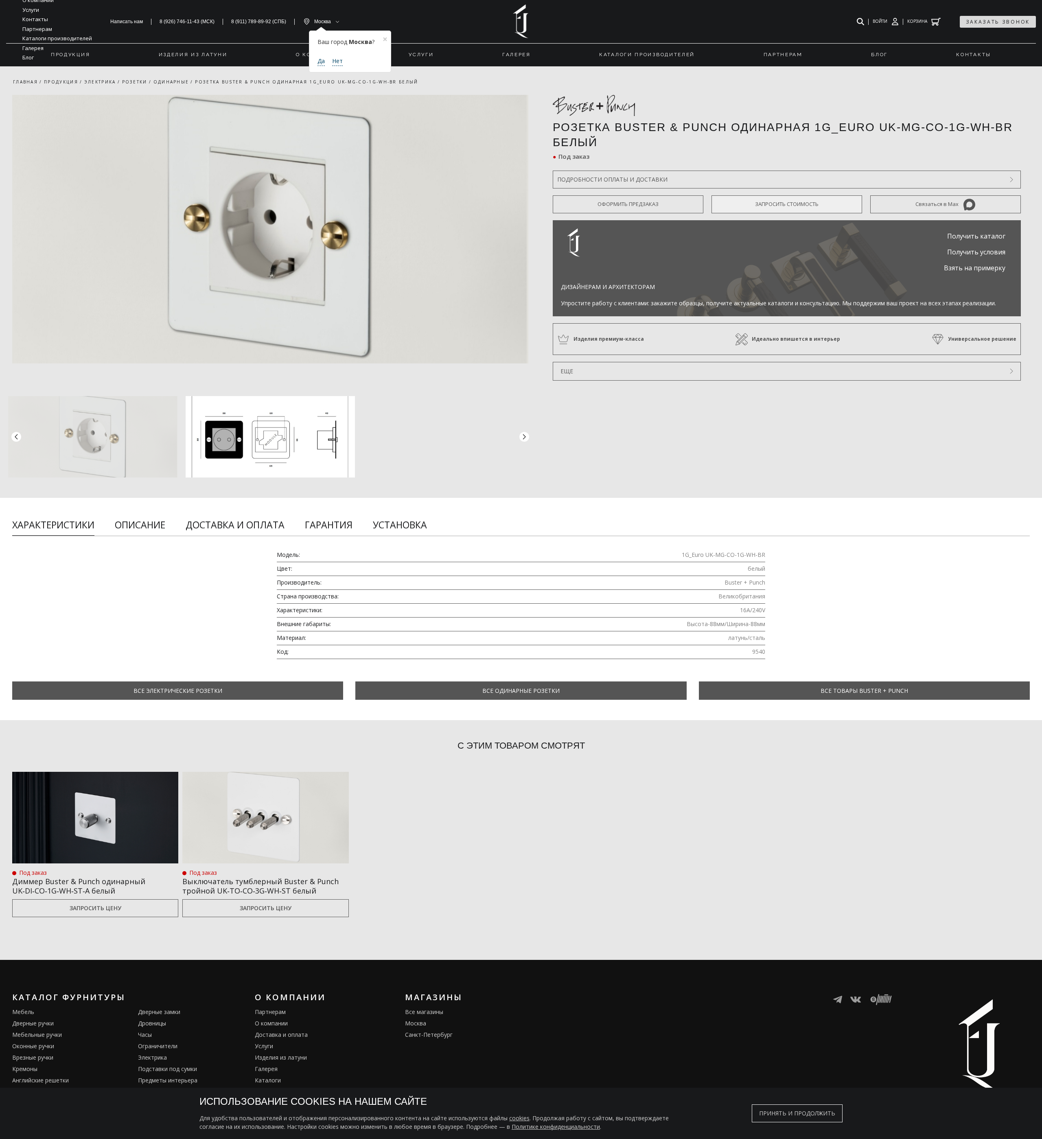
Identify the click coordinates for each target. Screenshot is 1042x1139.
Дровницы (152, 1023)
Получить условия (976, 252)
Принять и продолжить (797, 1113)
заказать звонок (998, 21)
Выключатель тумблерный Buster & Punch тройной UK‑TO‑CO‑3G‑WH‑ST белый (260, 886)
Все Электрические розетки (178, 690)
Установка (400, 524)
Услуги (264, 1046)
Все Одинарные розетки (521, 690)
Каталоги (268, 1080)
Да (321, 61)
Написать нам (126, 21)
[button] (524, 437)
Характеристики (53, 524)
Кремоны (24, 1069)
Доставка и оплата (235, 524)
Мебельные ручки (37, 1034)
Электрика (152, 1057)
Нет (337, 61)
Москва (415, 1023)
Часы (145, 1034)
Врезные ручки (32, 1057)
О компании (271, 1023)
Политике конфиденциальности (556, 1126)
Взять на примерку (974, 267)
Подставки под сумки (167, 1069)
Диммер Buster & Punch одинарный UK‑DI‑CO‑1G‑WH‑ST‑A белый (78, 886)
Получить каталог (976, 236)
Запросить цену (95, 908)
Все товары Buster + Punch (864, 690)
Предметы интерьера (167, 1080)
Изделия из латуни (281, 1057)
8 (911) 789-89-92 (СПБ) (258, 21)
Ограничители (157, 1046)
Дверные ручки (33, 1023)
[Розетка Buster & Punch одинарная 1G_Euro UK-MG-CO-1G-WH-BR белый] (270, 229)
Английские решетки (40, 1080)
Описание (140, 524)
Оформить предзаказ (628, 204)
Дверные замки (159, 1012)
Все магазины (424, 1012)
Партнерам (270, 1012)
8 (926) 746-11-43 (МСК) (187, 21)
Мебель (23, 1012)
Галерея (266, 1069)
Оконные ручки (33, 1046)
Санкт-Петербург (429, 1034)
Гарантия (328, 524)
